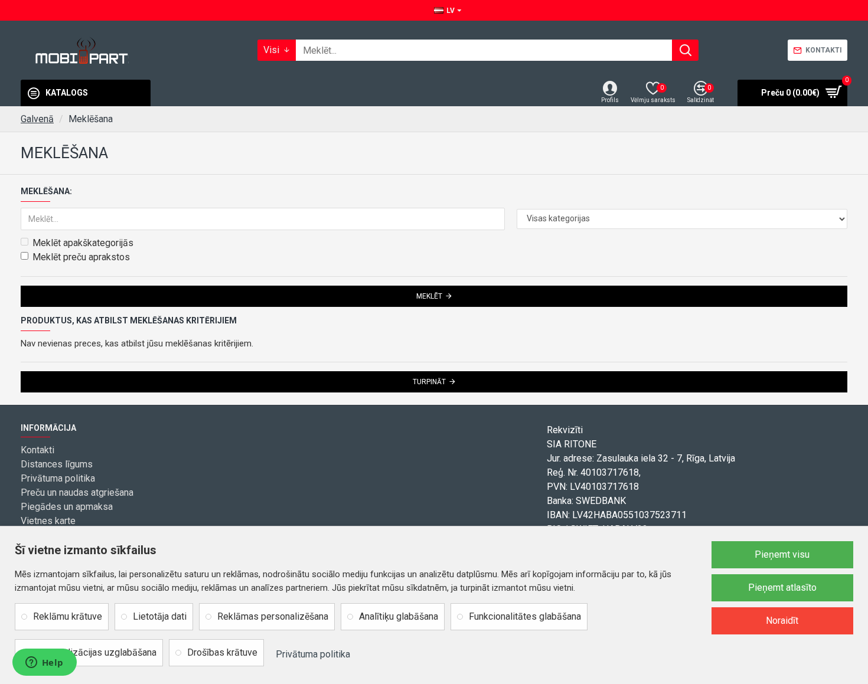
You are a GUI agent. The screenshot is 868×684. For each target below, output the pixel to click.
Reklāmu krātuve (67, 616)
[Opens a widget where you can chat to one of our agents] (44, 663)
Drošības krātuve (222, 652)
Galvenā (37, 119)
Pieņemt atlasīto (782, 587)
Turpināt (429, 382)
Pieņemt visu (782, 554)
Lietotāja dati (160, 616)
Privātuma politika (313, 654)
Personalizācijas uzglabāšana (94, 652)
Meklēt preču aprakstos (81, 257)
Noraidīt (782, 620)
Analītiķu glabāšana (398, 616)
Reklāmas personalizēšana (272, 616)
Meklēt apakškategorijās (82, 242)
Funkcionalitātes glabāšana (525, 616)
